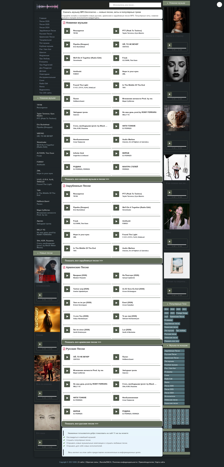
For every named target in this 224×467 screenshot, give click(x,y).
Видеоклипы (44, 90)
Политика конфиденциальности (125, 462)
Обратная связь (92, 462)
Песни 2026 (44, 21)
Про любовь (181, 331)
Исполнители (170, 396)
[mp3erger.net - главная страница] (47, 7)
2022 (166, 313)
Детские (42, 71)
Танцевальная (45, 40)
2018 (166, 309)
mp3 (166, 317)
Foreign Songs (182, 313)
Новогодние (44, 74)
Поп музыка (44, 43)
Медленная (44, 55)
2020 (178, 309)
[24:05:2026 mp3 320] (47, 282)
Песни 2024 (44, 27)
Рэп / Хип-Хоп (45, 49)
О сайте (81, 462)
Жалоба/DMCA (105, 462)
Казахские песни (171, 327)
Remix (42, 87)
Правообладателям (146, 462)
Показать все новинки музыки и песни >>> (87, 179)
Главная (42, 18)
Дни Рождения (45, 68)
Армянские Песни (47, 37)
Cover (41, 80)
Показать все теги (172, 341)
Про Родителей (45, 65)
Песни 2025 (44, 24)
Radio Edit (43, 83)
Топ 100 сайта (45, 93)
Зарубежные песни (172, 324)
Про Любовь (44, 59)
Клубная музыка (46, 46)
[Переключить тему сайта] (219, 4)
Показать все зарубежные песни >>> (84, 261)
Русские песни (170, 334)
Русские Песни (45, 34)
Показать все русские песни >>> (81, 424)
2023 (172, 313)
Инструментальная (47, 77)
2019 (172, 309)
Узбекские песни (171, 338)
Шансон (42, 52)
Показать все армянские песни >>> (83, 342)
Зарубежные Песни (47, 31)
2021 (184, 309)
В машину (43, 62)
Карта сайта (160, 462)
